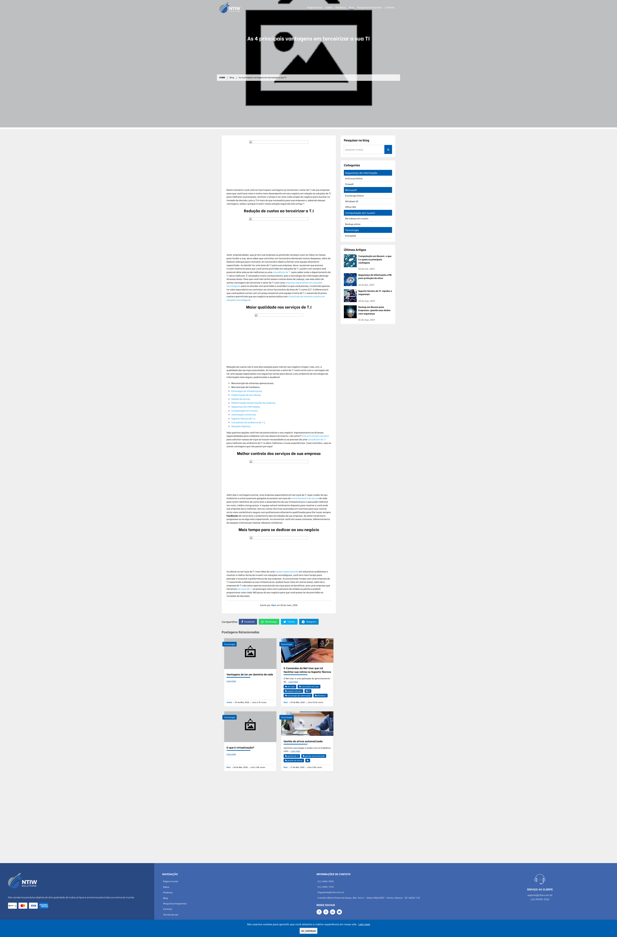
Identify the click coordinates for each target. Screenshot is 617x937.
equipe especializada (286, 571)
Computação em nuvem (244, 410)
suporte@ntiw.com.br (540, 895)
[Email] (339, 912)
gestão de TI (292, 755)
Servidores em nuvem (356, 218)
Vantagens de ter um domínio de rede (250, 674)
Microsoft (351, 190)
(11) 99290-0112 (540, 899)
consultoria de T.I (282, 272)
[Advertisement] (308, 104)
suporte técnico (294, 691)
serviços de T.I (244, 588)
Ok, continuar (308, 930)
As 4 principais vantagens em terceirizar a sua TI (262, 77)
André (229, 702)
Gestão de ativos (240, 398)
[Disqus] (279, 816)
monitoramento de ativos (305, 498)
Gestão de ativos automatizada (303, 741)
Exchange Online (354, 195)
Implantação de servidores (245, 394)
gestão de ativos (294, 760)
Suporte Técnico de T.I (243, 418)
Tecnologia (229, 644)
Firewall (349, 184)
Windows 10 (351, 201)
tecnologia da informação (299, 695)
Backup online (352, 224)
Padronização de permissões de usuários (253, 402)
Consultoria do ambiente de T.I (247, 422)
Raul (273, 605)
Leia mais (231, 680)
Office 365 (350, 206)
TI (309, 691)
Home (222, 77)
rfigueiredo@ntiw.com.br (330, 892)
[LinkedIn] (332, 912)
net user (291, 686)
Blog (232, 77)
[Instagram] (325, 912)
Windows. (321, 695)
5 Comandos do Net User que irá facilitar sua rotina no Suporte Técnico (307, 669)
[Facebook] (319, 912)
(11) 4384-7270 (325, 886)
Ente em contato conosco (315, 435)
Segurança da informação (245, 406)
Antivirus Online (353, 178)
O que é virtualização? (240, 747)
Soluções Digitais (240, 426)
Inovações (350, 235)
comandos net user (310, 686)
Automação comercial (243, 414)
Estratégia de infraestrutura (246, 391)
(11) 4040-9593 (325, 881)
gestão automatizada (314, 755)
